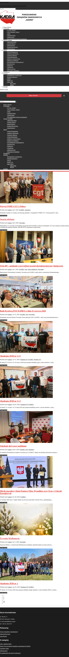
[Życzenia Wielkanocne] (26, 535)
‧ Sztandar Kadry (11, 35)
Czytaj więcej (3, 215)
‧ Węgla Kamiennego (12, 52)
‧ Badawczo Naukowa (12, 60)
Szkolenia (31, 449)
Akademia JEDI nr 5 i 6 (10, 356)
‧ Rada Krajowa (11, 45)
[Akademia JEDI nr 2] (26, 580)
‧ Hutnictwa (10, 65)
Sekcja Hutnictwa (32, 269)
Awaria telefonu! (7, 219)
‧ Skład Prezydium (11, 42)
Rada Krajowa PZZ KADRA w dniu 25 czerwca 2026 (23, 311)
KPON (12, 85)
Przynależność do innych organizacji (10, 653)
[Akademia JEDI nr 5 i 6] (26, 352)
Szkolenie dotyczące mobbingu (13, 446)
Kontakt (5, 86)
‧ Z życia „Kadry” (11, 30)
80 (4, 601)
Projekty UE (37, 359)
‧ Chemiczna (10, 67)
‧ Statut (8, 33)
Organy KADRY (7, 40)
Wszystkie (22, 223)
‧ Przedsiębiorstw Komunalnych (15, 62)
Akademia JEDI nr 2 (9, 583)
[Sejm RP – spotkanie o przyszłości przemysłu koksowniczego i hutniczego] (26, 262)
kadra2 (10, 210)
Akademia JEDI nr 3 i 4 (10, 401)
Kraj (26, 269)
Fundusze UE (24, 359)
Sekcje (5, 50)
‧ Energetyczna (11, 64)
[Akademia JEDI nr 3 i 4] (26, 397)
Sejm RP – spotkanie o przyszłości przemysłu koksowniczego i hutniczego (31, 266)
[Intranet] (64, 95)
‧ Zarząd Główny (11, 43)
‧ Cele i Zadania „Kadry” (13, 32)
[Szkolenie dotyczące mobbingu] (26, 442)
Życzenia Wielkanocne (10, 538)
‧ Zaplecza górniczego (12, 53)
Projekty (5, 73)
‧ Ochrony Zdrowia (12, 55)
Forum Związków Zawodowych (9, 632)
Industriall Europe (5, 634)
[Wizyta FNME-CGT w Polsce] (26, 203)
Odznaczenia (3, 651)
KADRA (21, 210)
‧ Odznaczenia (10, 37)
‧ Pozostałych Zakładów (13, 70)
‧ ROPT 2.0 (10, 80)
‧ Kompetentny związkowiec (14, 75)
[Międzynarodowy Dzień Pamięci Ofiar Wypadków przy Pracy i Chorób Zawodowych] (26, 487)
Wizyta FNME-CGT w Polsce (13, 206)
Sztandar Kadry (4, 648)
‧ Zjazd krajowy (11, 49)
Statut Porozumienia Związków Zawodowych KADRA (15, 646)
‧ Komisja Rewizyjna (12, 47)
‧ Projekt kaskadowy (12, 77)
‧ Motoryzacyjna (11, 69)
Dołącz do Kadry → (34, 95)
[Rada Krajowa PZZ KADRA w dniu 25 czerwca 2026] (26, 307)
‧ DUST (9, 78)
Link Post (2, 6)
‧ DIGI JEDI (10, 82)
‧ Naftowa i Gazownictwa (13, 59)
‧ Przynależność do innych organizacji (17, 39)
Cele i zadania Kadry (6, 644)
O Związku (6, 28)
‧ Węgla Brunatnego (12, 57)
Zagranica (27, 210)
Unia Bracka (3, 636)
